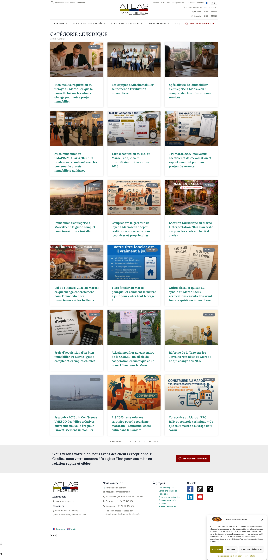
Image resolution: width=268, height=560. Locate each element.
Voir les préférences (251, 549)
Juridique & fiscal (178, 3)
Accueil (53, 39)
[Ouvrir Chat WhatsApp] (1, 544)
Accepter (216, 549)
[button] (262, 519)
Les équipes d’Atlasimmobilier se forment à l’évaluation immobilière (133, 89)
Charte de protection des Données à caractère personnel (169, 500)
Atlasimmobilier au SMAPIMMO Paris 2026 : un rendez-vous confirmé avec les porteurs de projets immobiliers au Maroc (75, 162)
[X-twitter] (210, 489)
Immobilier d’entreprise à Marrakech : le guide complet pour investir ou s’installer (74, 227)
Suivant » (153, 441)
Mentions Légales (166, 487)
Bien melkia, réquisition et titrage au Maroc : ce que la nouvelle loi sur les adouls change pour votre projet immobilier (73, 93)
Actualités (200, 3)
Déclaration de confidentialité (244, 556)
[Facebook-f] (190, 489)
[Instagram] (200, 489)
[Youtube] (200, 497)
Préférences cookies (167, 506)
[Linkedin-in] (190, 497)
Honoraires (163, 494)
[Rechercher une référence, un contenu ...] (52, 2)
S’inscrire (156, 3)
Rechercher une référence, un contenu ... (70, 3)
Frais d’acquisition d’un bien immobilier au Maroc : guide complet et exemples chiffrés (74, 357)
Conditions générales (168, 491)
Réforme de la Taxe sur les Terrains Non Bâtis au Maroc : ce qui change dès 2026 (190, 357)
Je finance (191, 3)
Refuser (231, 549)
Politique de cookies (224, 556)
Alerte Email (165, 3)
